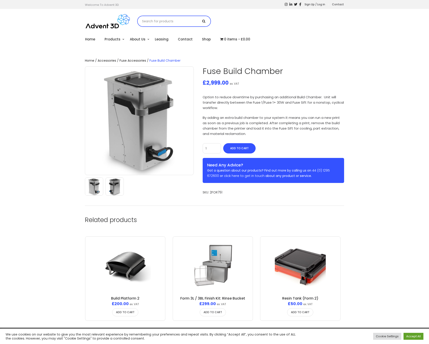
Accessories (107, 60)
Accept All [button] (413, 336)
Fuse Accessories (133, 60)
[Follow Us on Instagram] (286, 4)
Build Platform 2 (125, 298)
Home (89, 60)
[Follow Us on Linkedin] (290, 4)
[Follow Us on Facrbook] (300, 4)
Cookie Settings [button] (387, 336)
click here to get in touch (244, 175)
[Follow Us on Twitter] (295, 4)
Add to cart (239, 148)
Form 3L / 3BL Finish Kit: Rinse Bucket (212, 298)
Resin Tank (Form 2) (300, 298)
